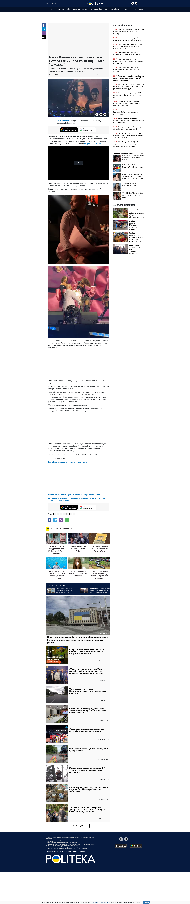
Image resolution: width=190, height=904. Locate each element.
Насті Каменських (62, 121)
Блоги (84, 9)
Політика (76, 9)
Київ (106, 9)
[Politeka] (95, 3)
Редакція (68, 851)
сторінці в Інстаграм (93, 144)
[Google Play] (136, 845)
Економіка (66, 9)
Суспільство (116, 9)
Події (126, 9)
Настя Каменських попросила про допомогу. (67, 462)
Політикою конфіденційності (101, 902)
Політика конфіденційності (54, 851)
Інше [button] (141, 9)
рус (54, 3)
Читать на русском (102, 74)
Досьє (57, 9)
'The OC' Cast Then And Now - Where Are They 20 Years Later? (133, 195)
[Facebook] (44, 25)
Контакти (83, 851)
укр (47, 3)
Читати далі (78, 826)
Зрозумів (146, 902)
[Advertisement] (78, 40)
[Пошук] (144, 3)
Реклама (75, 851)
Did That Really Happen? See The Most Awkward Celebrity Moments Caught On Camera (132, 176)
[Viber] (44, 33)
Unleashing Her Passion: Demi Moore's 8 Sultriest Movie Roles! (133, 158)
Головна (49, 9)
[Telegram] (136, 3)
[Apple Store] (121, 845)
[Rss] (132, 3)
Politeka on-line (95, 9)
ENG (134, 9)
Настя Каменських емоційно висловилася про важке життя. (74, 495)
